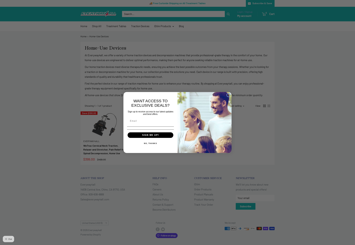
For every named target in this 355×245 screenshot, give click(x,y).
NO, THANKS (150, 143)
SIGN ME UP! (150, 135)
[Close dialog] (228, 95)
